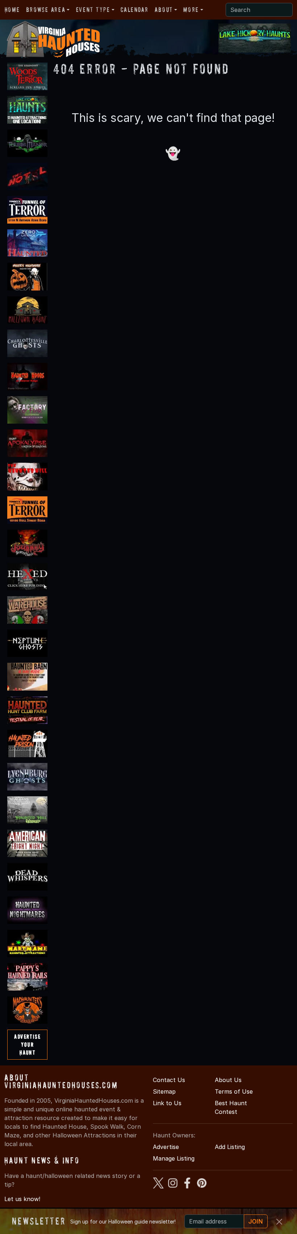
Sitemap (164, 1091)
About (164, 9)
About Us (228, 1080)
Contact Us (169, 1080)
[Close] (279, 1221)
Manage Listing (173, 1158)
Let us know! (22, 1199)
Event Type (93, 9)
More (190, 9)
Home (12, 9)
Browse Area (45, 9)
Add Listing (230, 1146)
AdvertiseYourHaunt (27, 1044)
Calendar (134, 9)
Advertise (166, 1146)
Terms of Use (234, 1091)
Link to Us (167, 1103)
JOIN (255, 1221)
